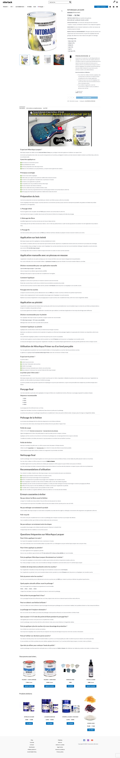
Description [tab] (22, 108)
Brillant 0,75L (71, 43)
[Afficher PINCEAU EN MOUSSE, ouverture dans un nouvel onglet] (89, 55)
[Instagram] (113, 7)
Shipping (60, 740)
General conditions (60, 749)
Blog (32, 740)
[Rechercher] (70, 2)
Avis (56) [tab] (45, 108)
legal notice (60, 747)
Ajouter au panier (87, 97)
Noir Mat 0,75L (71, 51)
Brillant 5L (70, 45)
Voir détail (70, 686)
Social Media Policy (31, 752)
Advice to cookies (60, 745)
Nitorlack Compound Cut (36, 431)
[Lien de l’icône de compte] (117, 2)
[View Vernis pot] (59, 60)
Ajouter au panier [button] (29, 686)
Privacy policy (60, 752)
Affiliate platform (32, 749)
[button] (8, 6)
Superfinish (31, 448)
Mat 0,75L (70, 47)
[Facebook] (110, 7)
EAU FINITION (88, 101)
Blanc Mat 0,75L (72, 41)
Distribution (32, 747)
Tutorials (32, 742)
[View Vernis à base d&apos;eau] (24, 60)
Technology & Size (71, 38)
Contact (32, 745)
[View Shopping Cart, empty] (114, 2)
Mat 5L (70, 49)
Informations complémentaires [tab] (34, 108)
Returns (60, 742)
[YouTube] (117, 7)
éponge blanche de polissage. (50, 431)
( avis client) (76, 12)
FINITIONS (93, 101)
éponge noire (40, 448)
